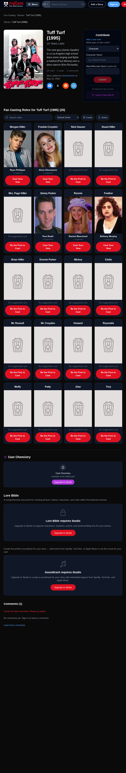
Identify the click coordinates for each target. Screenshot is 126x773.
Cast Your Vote (18, 180)
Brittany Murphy (108, 236)
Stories (20, 15)
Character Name (94, 55)
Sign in (114, 4)
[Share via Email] (74, 86)
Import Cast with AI (104, 95)
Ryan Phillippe (17, 170)
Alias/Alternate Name (101, 66)
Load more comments (14, 625)
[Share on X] (58, 86)
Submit (102, 80)
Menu (35, 4)
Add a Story (97, 4)
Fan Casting (10, 15)
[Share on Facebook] (50, 86)
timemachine (68, 75)
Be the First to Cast (78, 180)
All (45, 4)
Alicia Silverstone (48, 170)
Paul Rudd (47, 236)
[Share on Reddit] (66, 86)
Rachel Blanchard (78, 236)
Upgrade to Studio (63, 482)
